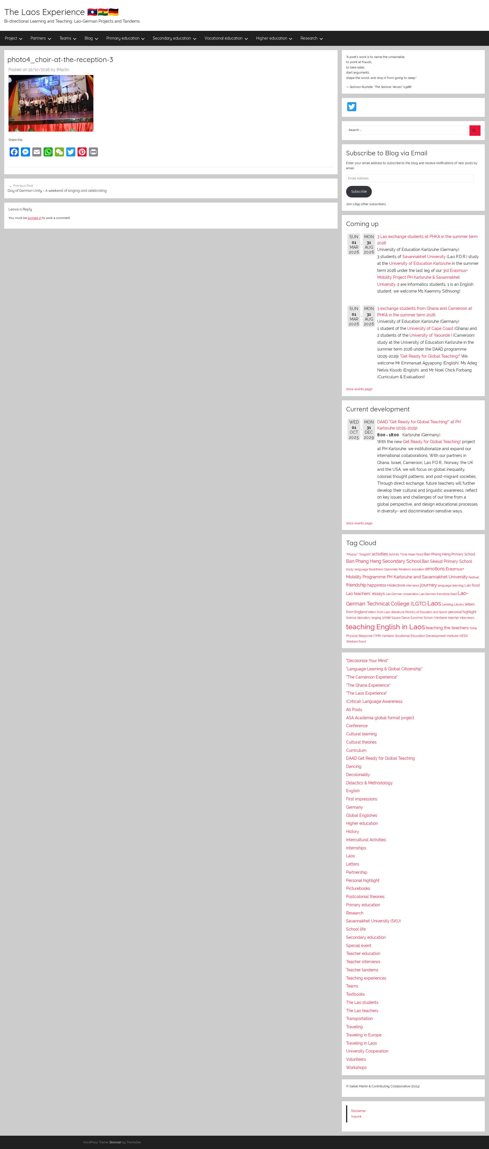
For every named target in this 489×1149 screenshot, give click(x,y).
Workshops (356, 1067)
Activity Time (398, 554)
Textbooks (355, 994)
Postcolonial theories (365, 896)
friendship (356, 585)
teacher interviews (461, 618)
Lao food (472, 585)
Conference (357, 725)
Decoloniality (358, 774)
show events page (359, 389)
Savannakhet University (424, 256)
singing (376, 618)
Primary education (123, 38)
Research (309, 38)
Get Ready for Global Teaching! (430, 356)
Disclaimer (358, 1111)
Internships (356, 848)
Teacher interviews (363, 961)
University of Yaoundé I (430, 335)
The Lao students (362, 1002)
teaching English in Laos (385, 626)
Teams (65, 38)
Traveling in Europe (363, 1035)
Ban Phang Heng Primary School (449, 554)
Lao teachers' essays (365, 593)
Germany (354, 807)
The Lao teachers (362, 1010)
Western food (356, 641)
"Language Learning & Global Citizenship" (384, 669)
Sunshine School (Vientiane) (429, 617)
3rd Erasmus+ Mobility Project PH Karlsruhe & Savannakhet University (422, 277)
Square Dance (400, 617)
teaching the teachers (447, 627)
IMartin (63, 69)
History (352, 831)
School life (356, 929)
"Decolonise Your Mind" (367, 660)
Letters (352, 864)
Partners (38, 38)
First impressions (361, 799)
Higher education (271, 38)
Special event (358, 945)
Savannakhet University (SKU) (373, 921)
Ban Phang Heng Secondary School (383, 561)
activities (380, 554)
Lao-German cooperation (402, 594)
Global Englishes (361, 815)
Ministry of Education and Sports (426, 612)
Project (11, 38)
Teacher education (363, 953)
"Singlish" (365, 554)
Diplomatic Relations (397, 569)
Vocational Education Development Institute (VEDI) (431, 636)
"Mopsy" (352, 554)
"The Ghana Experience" (368, 685)
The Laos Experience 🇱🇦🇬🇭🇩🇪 (61, 12)
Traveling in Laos (361, 1043)
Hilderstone (396, 585)
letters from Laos (379, 612)
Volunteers (356, 1059)
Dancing (353, 766)
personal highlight (462, 612)
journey (428, 585)
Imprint (356, 1116)
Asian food (415, 554)
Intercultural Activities (366, 839)
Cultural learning (361, 734)
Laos (434, 603)
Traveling (354, 1027)
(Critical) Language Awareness (374, 701)
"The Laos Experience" (366, 693)
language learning (451, 585)
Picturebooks (358, 888)
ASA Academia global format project (380, 718)
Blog (89, 38)
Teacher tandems (362, 970)
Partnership (356, 872)
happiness (376, 585)
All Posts (354, 709)
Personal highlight (362, 880)
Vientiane (388, 635)
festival (474, 577)
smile (386, 618)
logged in (34, 218)
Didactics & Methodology (369, 783)
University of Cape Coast (430, 328)
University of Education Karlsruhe (420, 263)
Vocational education (224, 38)
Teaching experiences (366, 978)
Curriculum (356, 750)
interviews (412, 585)
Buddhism (376, 569)
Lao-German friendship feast (438, 594)
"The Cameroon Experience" (372, 677)
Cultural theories (361, 742)
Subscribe (359, 192)
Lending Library (453, 604)
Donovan (115, 1142)
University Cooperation (367, 1051)
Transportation (359, 1018)
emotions (435, 569)
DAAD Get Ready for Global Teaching (380, 758)
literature (397, 612)
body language (357, 569)
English (353, 791)
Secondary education (172, 38)
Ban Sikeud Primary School (447, 561)
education (418, 569)
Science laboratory (358, 617)
